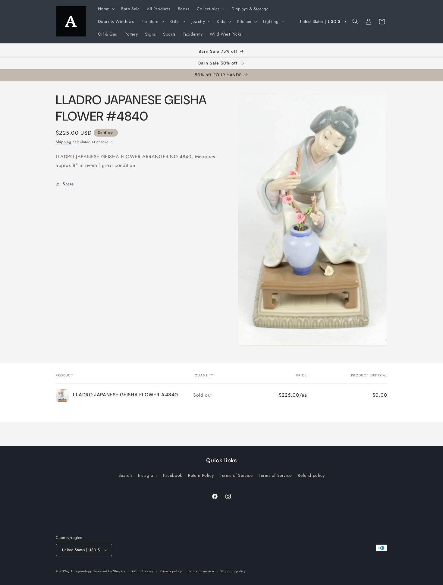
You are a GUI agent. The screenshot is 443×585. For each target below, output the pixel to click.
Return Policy (201, 475)
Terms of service (201, 571)
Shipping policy (233, 571)
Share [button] (68, 184)
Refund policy (311, 475)
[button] (106, 8)
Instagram (147, 475)
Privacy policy (171, 571)
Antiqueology (81, 571)
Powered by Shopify (109, 571)
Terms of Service (236, 475)
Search (125, 475)
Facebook (172, 475)
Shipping (63, 142)
